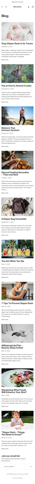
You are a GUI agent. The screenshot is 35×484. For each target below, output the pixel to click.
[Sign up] (31, 466)
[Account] (29, 7)
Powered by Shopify (23, 474)
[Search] (6, 7)
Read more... (5, 59)
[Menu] (2, 7)
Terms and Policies (17, 478)
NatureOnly (14, 474)
